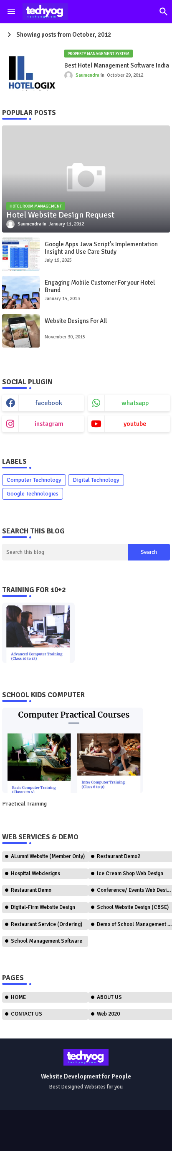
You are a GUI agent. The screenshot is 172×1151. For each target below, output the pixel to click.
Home (30, 1134)
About (56, 1134)
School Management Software (46, 941)
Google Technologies (32, 493)
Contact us (88, 1134)
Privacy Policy (131, 1134)
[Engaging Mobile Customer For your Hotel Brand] (21, 292)
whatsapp (135, 403)
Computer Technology (34, 479)
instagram (49, 424)
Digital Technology (96, 479)
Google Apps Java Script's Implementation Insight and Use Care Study (101, 247)
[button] (163, 11)
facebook (48, 403)
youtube (135, 424)
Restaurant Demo (31, 890)
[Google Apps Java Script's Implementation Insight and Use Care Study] (21, 254)
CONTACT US (26, 1014)
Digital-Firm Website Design (43, 907)
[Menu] (11, 11)
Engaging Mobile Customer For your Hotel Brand (100, 286)
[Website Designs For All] (21, 331)
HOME (18, 997)
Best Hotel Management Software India (116, 65)
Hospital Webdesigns (35, 873)
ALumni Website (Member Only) (48, 856)
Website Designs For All (76, 321)
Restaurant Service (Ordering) (46, 924)
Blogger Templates (51, 1126)
